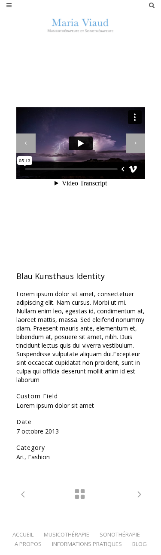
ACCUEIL (22, 534)
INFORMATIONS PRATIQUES (87, 544)
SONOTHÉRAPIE (120, 534)
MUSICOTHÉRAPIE (66, 534)
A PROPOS (28, 544)
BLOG (139, 544)
